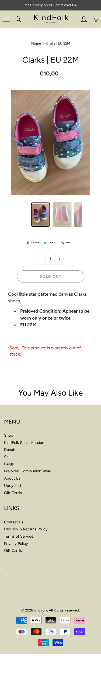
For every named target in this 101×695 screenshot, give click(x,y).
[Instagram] (7, 576)
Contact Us (13, 522)
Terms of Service (18, 536)
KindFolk (40, 610)
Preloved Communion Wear (27, 471)
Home (36, 43)
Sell (7, 456)
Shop (8, 435)
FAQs (9, 464)
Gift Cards (13, 492)
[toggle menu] (6, 19)
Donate (10, 449)
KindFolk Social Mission (24, 442)
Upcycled (12, 485)
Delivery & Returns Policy (26, 529)
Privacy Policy (16, 543)
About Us (12, 478)
